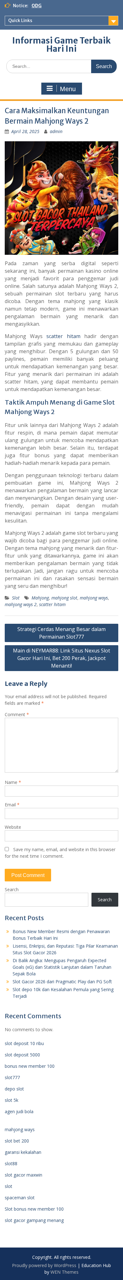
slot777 (12, 1077)
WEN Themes (64, 1272)
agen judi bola (19, 1111)
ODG (37, 6)
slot (8, 1186)
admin (56, 131)
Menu (68, 88)
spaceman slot (20, 1198)
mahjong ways (94, 598)
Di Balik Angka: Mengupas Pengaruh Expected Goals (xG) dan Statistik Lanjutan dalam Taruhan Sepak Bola (62, 967)
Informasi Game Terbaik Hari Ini (61, 44)
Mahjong (40, 598)
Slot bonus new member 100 (34, 1209)
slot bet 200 (17, 1141)
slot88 (11, 1163)
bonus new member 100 (30, 1066)
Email (12, 805)
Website (13, 827)
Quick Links (20, 20)
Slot (16, 598)
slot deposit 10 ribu (24, 1043)
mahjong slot (64, 598)
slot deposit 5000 (22, 1055)
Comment (17, 714)
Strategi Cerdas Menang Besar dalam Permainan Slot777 (61, 633)
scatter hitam (63, 336)
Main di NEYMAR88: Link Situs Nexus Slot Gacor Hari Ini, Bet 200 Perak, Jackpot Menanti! (61, 658)
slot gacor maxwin (23, 1175)
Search (12, 889)
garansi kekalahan (23, 1152)
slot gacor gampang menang (34, 1220)
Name (13, 782)
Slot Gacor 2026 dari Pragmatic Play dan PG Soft (62, 982)
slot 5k (11, 1100)
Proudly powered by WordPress (44, 1265)
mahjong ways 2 (21, 604)
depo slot (14, 1089)
